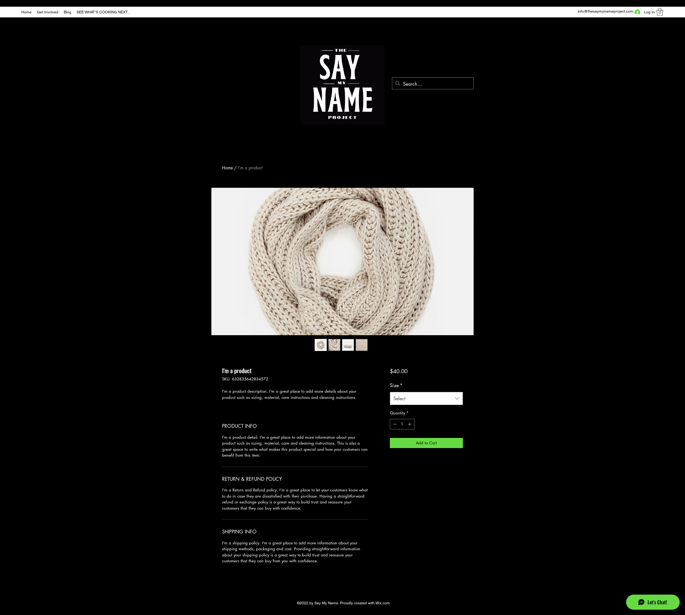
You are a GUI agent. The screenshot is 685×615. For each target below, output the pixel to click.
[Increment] (410, 424)
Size (396, 385)
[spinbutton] (402, 424)
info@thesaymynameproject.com (605, 11)
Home (227, 168)
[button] (660, 12)
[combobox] (426, 398)
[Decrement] (394, 424)
